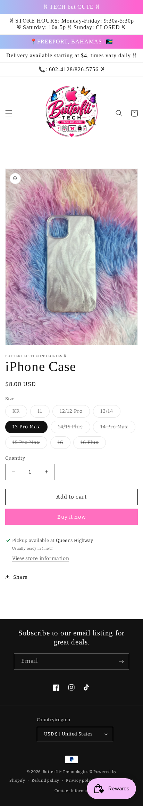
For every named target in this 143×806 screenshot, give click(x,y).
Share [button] (20, 577)
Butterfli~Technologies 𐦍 (68, 772)
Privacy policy (80, 780)
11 (43, 413)
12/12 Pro (75, 413)
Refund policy (45, 780)
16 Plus (93, 444)
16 (64, 444)
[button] (8, 113)
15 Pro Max (29, 444)
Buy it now (71, 517)
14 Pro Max (117, 428)
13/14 (110, 413)
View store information (40, 558)
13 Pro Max (26, 427)
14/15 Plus (74, 428)
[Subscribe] (121, 661)
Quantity (15, 458)
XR (19, 413)
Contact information (74, 791)
